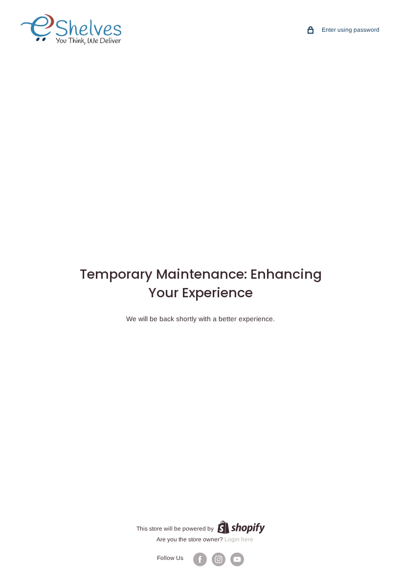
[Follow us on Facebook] (200, 559)
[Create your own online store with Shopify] (241, 527)
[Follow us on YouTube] (237, 559)
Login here (238, 539)
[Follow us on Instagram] (218, 559)
